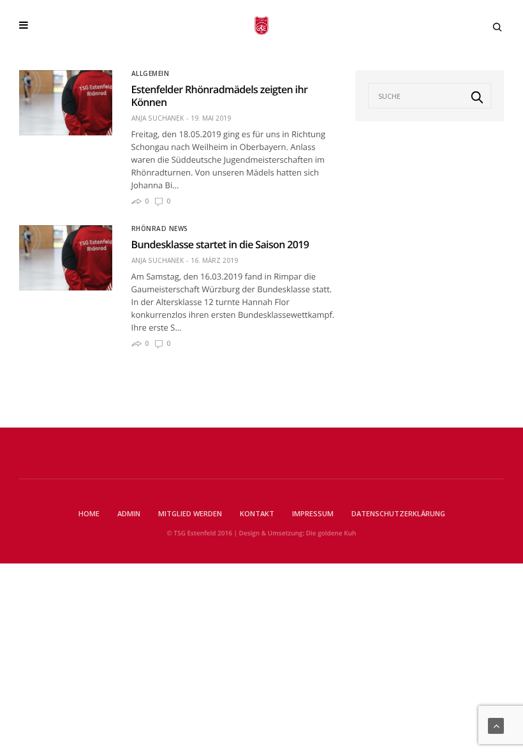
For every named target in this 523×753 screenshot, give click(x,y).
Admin (128, 513)
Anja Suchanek (157, 118)
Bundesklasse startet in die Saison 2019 (220, 244)
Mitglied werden (190, 513)
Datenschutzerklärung (398, 513)
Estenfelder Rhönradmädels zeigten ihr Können (219, 95)
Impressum (313, 513)
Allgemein (150, 73)
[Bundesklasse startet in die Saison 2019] (65, 257)
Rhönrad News (159, 228)
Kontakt (257, 513)
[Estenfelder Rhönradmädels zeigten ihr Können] (65, 102)
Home (88, 513)
